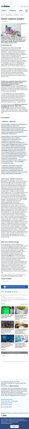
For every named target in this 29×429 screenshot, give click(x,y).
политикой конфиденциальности (9, 422)
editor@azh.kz (4, 300)
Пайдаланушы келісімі (7, 402)
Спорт (21, 10)
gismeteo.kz (4, 413)
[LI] (4, 410)
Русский (4, 407)
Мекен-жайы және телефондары (9, 401)
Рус (21, 6)
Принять (14, 426)
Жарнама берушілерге (7, 399)
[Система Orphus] (3, 415)
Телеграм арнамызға (21, 299)
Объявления (12, 10)
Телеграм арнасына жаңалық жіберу (15, 286)
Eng (25, 6)
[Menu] (27, 6)
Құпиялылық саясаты (6, 404)
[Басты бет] (5, 6)
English (10, 407)
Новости (3, 10)
